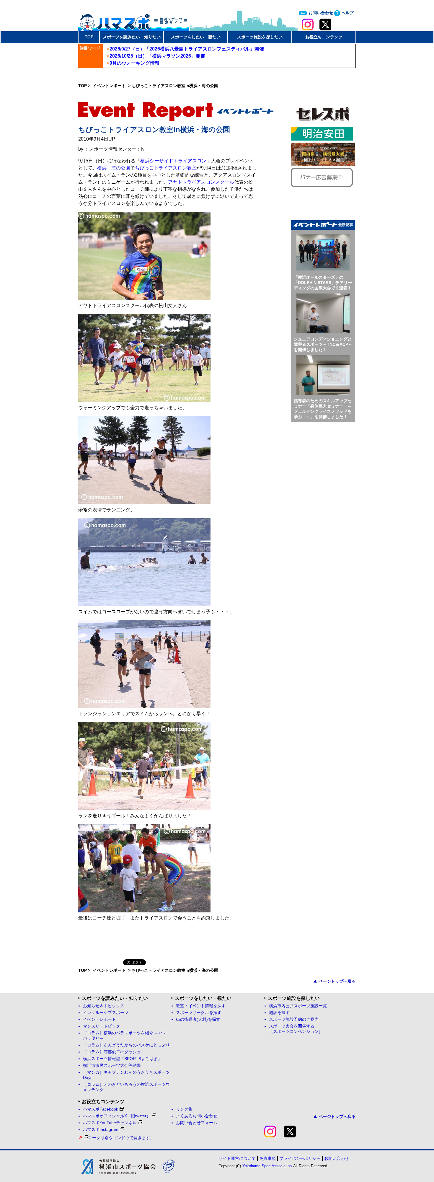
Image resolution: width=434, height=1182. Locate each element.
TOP (89, 37)
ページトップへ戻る (337, 981)
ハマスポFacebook (100, 1109)
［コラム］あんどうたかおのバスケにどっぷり (126, 1045)
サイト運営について (237, 1158)
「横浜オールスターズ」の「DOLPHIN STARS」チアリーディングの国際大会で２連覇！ (323, 282)
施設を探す (279, 1012)
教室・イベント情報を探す (201, 1006)
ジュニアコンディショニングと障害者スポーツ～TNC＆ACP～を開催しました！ (323, 344)
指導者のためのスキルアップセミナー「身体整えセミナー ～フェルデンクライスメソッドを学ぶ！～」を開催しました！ (323, 408)
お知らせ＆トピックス (103, 1006)
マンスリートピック (101, 1026)
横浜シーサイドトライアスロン (173, 160)
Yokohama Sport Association (267, 1166)
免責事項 (267, 1158)
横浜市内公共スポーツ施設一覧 (298, 1006)
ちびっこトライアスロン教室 (165, 167)
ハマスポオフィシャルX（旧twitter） (117, 1116)
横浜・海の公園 (113, 167)
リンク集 (184, 1109)
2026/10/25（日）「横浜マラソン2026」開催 (157, 55)
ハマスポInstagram (100, 1129)
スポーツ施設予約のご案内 (294, 1019)
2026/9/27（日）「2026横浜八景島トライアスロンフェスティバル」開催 (187, 48)
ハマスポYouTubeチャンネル (110, 1123)
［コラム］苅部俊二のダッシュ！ (114, 1052)
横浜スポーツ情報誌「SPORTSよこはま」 (122, 1059)
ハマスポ (133, 20)
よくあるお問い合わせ (196, 1116)
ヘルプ (347, 12)
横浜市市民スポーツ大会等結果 (112, 1065)
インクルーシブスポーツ (105, 1012)
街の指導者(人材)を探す (198, 1019)
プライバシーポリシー (300, 1158)
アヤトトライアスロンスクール (201, 182)
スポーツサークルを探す (198, 1012)
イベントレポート (110, 85)
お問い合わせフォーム (196, 1123)
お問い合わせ (320, 12)
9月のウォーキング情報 (134, 63)
